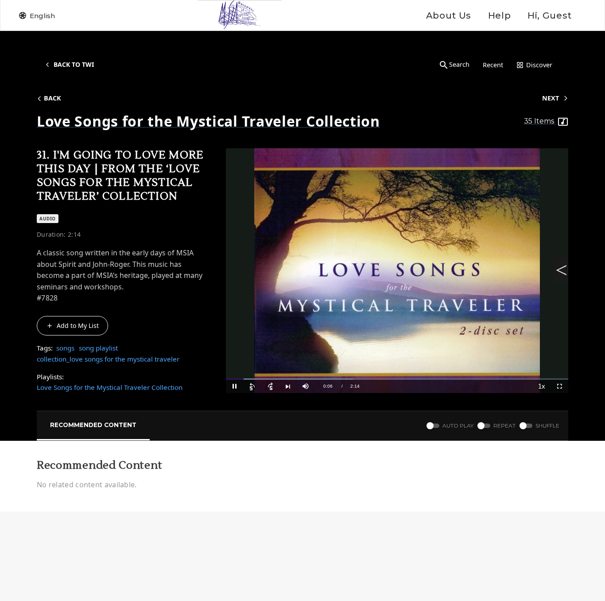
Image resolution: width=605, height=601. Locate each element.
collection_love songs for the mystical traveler (108, 358)
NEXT (550, 98)
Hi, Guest (549, 15)
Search (459, 64)
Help (499, 15)
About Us (448, 15)
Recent (493, 65)
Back (52, 98)
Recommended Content (93, 424)
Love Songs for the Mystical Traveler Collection (109, 387)
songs (65, 347)
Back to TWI (74, 64)
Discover (539, 65)
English (42, 16)
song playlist (98, 347)
